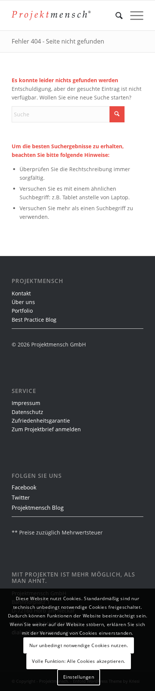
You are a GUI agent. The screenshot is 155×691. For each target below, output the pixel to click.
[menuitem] (115, 15)
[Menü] (133, 15)
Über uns (23, 302)
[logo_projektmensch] (51, 15)
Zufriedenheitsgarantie (41, 420)
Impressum (26, 402)
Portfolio (22, 310)
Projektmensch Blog (38, 507)
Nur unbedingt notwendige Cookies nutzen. (78, 645)
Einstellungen (78, 677)
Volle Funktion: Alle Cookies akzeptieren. (78, 661)
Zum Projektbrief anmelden (46, 429)
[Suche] (115, 15)
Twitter (21, 497)
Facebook (24, 487)
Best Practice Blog (34, 319)
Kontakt (21, 293)
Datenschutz (27, 412)
